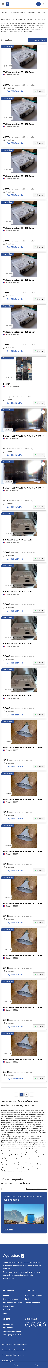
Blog (5, 1313)
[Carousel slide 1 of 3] (22, 1234)
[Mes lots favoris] (33, 4)
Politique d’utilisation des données (14, 1344)
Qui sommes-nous (10, 1299)
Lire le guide (8, 1230)
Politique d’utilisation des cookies (14, 1350)
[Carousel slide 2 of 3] (24, 1234)
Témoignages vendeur (12, 1335)
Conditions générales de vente (13, 1355)
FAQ (27, 1299)
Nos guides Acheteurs (34, 1295)
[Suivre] (43, 48)
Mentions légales (8, 1361)
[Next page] (32, 1094)
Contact (6, 1310)
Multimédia (31, 12)
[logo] (7, 4)
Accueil (4, 12)
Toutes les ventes (32, 1303)
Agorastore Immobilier (12, 1303)
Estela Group (8, 1306)
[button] (3, 4)
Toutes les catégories (17, 12)
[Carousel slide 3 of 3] (26, 1234)
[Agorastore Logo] (24, 1256)
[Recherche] (28, 4)
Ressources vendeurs (12, 1331)
